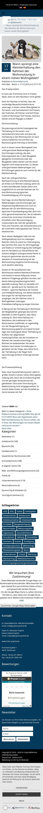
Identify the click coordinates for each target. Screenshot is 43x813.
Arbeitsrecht (24, 515)
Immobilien (32, 537)
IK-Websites (24, 760)
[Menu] (3, 13)
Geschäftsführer (24, 533)
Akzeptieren (22, 794)
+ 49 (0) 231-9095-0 (11, 5)
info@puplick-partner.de (28, 5)
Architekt (7, 524)
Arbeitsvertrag (28, 520)
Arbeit (19, 511)
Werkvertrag (9, 558)
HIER (21, 600)
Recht (26, 550)
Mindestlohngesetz (12, 550)
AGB (5, 511)
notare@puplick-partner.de (18, 636)
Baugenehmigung (22, 524)
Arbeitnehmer (9, 515)
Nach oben (7, 428)
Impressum (6, 757)
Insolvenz (7, 541)
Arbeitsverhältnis (11, 520)
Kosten (18, 541)
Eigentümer (8, 533)
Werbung (32, 554)
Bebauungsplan (25, 528)
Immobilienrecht (20, 81)
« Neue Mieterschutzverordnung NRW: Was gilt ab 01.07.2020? (21, 414)
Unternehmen (9, 554)
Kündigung (29, 541)
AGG (12, 511)
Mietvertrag (28, 545)
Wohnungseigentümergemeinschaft (19, 563)
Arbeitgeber (30, 511)
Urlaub (22, 554)
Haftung (20, 537)
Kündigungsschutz (11, 545)
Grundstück (8, 537)
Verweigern (21, 788)
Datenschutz (17, 757)
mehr (21, 801)
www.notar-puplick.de (10, 641)
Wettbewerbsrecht (26, 558)
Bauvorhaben (9, 528)
